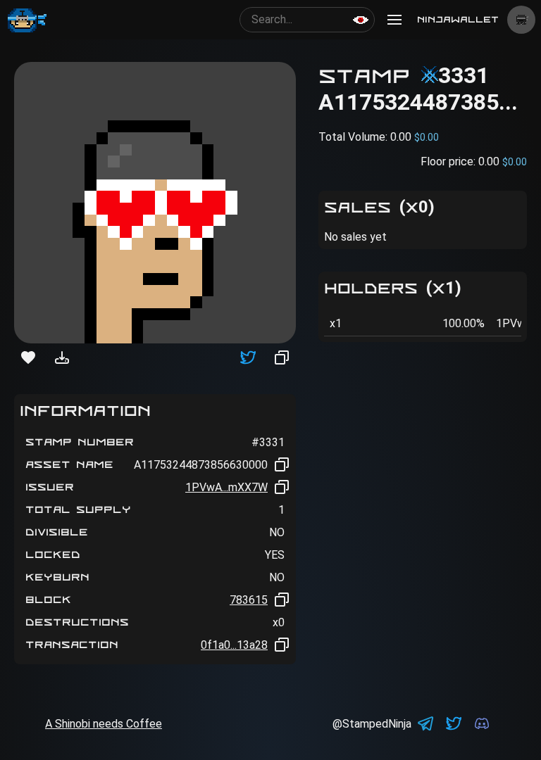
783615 (249, 600)
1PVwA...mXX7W (226, 487)
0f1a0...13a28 (234, 645)
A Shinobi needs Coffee (103, 723)
